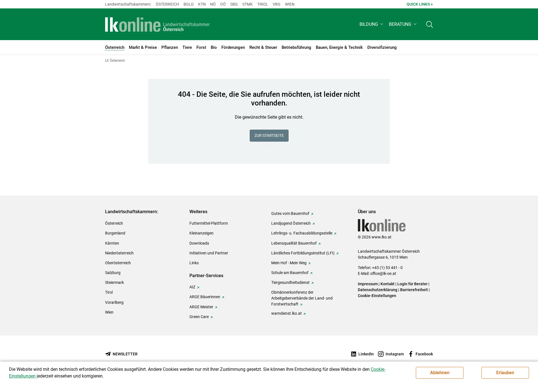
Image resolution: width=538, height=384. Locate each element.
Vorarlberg (114, 302)
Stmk (247, 4)
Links (194, 263)
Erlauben (505, 372)
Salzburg (112, 272)
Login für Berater (412, 284)
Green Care (199, 316)
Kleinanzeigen (201, 233)
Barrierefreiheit (414, 290)
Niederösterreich (119, 253)
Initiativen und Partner (208, 253)
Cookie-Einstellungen (377, 295)
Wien (289, 4)
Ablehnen (439, 372)
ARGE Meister (201, 307)
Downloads (199, 243)
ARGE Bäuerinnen (204, 297)
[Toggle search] (429, 24)
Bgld (189, 4)
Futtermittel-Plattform (208, 223)
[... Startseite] (157, 24)
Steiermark (114, 282)
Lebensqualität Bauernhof (294, 243)
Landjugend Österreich (291, 223)
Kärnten (112, 243)
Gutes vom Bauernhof (290, 213)
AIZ (192, 287)
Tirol (262, 4)
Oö (223, 4)
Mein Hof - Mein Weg (289, 263)
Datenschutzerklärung (377, 290)
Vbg (276, 4)
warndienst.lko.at (286, 313)
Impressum (368, 284)
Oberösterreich (118, 263)
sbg (234, 4)
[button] (372, 24)
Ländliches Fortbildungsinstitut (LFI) (303, 253)
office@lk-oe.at (383, 273)
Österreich (167, 4)
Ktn (202, 4)
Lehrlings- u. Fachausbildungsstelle (301, 233)
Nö (213, 4)
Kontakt (388, 284)
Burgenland (115, 233)
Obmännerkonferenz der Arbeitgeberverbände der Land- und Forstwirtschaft (302, 298)
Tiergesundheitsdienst (290, 282)
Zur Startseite (269, 135)
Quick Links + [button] (420, 4)
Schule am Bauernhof (290, 272)
